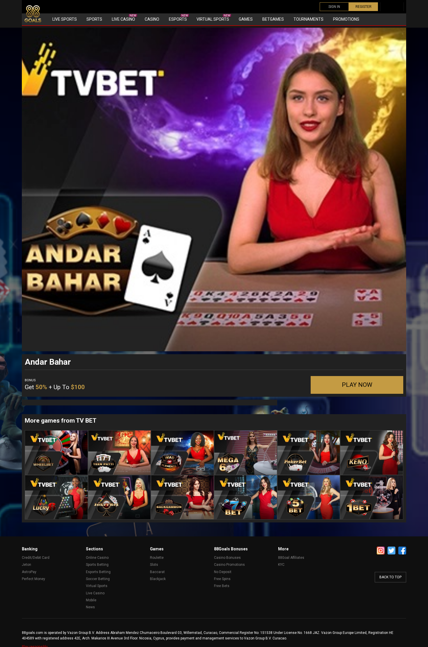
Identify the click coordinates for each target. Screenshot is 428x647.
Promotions (346, 19)
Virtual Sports (96, 586)
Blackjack (158, 579)
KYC (281, 565)
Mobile (91, 600)
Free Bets (221, 586)
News (90, 607)
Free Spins (222, 579)
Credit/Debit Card (35, 558)
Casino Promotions (229, 565)
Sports (94, 19)
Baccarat (157, 572)
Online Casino (97, 558)
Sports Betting (97, 565)
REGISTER (364, 7)
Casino (152, 19)
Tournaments (308, 19)
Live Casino (124, 18)
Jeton (26, 565)
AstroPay (29, 572)
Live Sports (64, 19)
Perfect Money (33, 579)
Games (246, 19)
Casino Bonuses (227, 558)
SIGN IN (334, 7)
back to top (390, 577)
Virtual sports (213, 18)
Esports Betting (98, 572)
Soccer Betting (98, 579)
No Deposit (222, 572)
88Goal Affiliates (291, 558)
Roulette (157, 558)
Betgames (273, 19)
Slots (154, 565)
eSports (178, 18)
